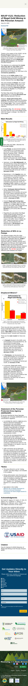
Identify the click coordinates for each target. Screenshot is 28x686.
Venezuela (4, 585)
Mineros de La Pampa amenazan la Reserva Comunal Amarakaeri (14, 489)
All (2, 587)
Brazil (3, 581)
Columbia (4, 582)
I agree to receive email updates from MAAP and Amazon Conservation (12, 607)
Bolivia (3, 580)
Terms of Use (12, 677)
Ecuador (4, 584)
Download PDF (4, 25)
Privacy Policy (4, 677)
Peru (3, 578)
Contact (16, 666)
